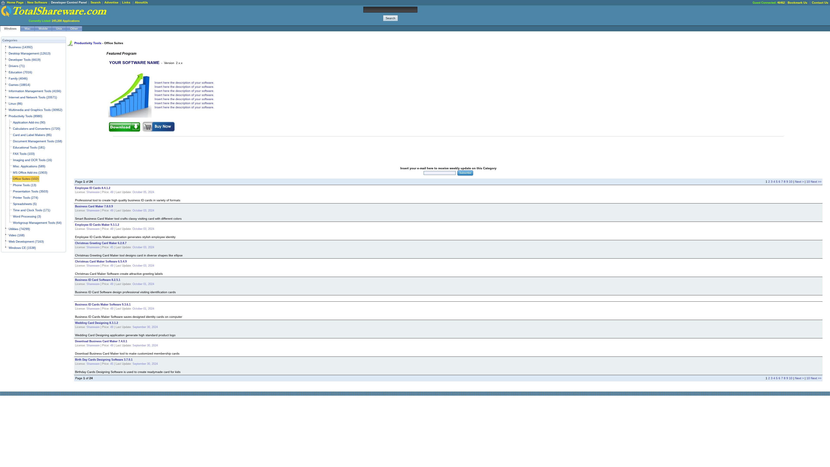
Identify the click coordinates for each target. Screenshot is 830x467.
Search (96, 2)
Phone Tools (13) (24, 185)
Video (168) (17, 235)
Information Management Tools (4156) (35, 91)
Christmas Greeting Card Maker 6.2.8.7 (100, 243)
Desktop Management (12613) (30, 53)
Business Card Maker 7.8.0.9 (94, 206)
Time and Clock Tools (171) (31, 210)
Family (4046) (18, 78)
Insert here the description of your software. (184, 82)
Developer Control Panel (69, 2)
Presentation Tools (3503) (30, 191)
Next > (799, 181)
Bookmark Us (797, 2)
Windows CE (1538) (22, 247)
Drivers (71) (17, 66)
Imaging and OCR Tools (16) (32, 160)
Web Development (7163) (26, 241)
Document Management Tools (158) (37, 141)
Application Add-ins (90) (29, 122)
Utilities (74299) (19, 229)
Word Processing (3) (27, 216)
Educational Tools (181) (29, 147)
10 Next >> (813, 181)
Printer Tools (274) (25, 197)
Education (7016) (20, 72)
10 (790, 181)
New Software (37, 2)
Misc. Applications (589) (29, 166)
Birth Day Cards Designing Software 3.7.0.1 (103, 359)
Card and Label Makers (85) (32, 135)
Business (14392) (21, 47)
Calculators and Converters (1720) (36, 128)
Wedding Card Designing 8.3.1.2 (96, 323)
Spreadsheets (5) (25, 204)
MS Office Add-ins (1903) (30, 172)
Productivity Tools (87, 43)
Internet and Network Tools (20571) (33, 97)
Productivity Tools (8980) (25, 116)
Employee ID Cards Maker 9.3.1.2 (97, 224)
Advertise (111, 2)
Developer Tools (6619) (25, 59)
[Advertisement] (751, 15)
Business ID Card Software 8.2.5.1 (97, 279)
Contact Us (820, 2)
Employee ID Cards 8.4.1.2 (92, 188)
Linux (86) (15, 103)
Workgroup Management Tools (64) (37, 222)
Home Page (15, 2)
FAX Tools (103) (24, 153)
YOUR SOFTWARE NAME (134, 62)
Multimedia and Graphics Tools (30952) (35, 110)
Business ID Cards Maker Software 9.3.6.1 (103, 304)
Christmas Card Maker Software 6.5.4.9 (101, 261)
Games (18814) (19, 84)
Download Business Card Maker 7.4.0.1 (101, 341)
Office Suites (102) (25, 179)
